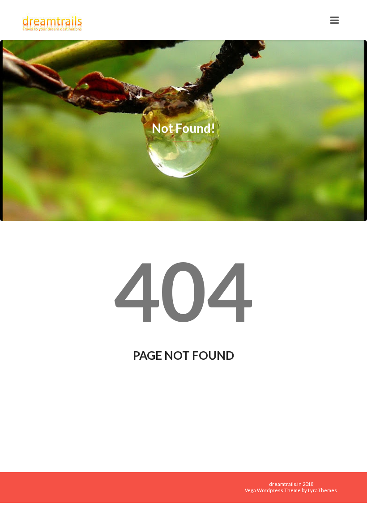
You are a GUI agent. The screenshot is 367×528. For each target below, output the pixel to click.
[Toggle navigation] (334, 20)
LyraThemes (322, 490)
